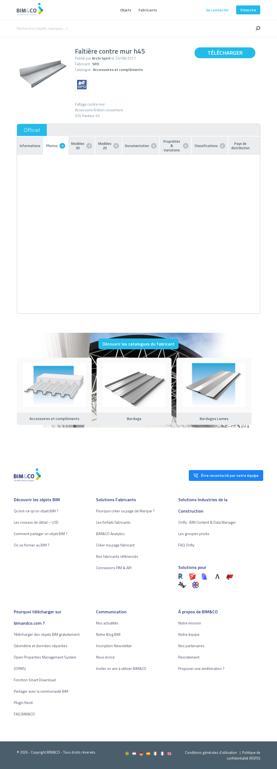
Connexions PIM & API (113, 568)
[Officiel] (32, 130)
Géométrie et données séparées (40, 646)
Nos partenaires (191, 646)
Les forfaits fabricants (113, 522)
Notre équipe (189, 634)
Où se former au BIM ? (32, 545)
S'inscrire (248, 10)
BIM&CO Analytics (110, 533)
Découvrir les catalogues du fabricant (138, 344)
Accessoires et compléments (118, 69)
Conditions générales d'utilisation (211, 752)
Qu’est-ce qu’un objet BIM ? (36, 511)
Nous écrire (105, 657)
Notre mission (189, 623)
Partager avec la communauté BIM (41, 691)
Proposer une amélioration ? (201, 668)
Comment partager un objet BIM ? (41, 533)
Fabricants (147, 10)
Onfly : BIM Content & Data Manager (207, 522)
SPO (95, 64)
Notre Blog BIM (108, 634)
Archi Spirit (101, 58)
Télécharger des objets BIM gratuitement (47, 634)
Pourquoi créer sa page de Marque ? (125, 511)
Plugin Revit (23, 702)
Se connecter (217, 10)
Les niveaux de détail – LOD (36, 522)
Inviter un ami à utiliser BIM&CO (121, 668)
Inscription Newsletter (114, 646)
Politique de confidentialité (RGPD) (243, 755)
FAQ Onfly (186, 545)
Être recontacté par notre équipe (230, 475)
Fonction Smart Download (35, 680)
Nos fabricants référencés (117, 556)
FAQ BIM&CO (24, 714)
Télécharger (225, 52)
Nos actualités (107, 623)
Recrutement (188, 657)
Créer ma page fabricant (115, 545)
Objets (125, 10)
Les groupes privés (193, 533)
